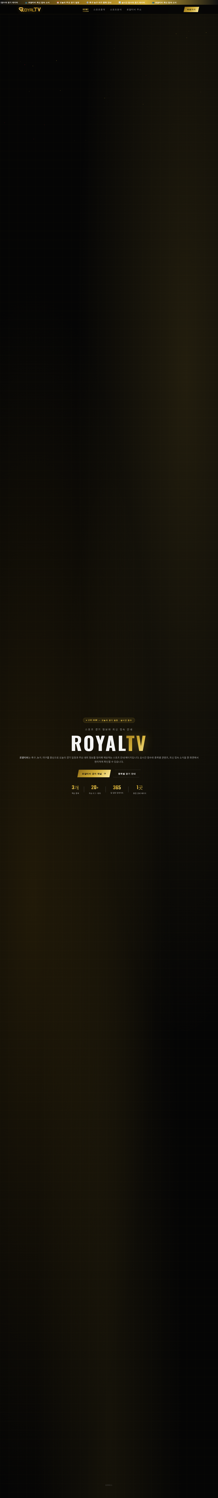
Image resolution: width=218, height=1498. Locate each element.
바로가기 (191, 9)
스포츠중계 (99, 9)
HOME (86, 9)
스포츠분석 (116, 9)
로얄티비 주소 (134, 9)
